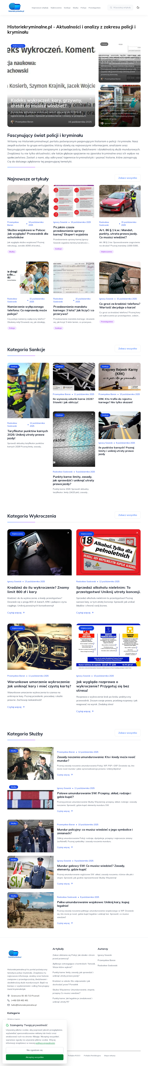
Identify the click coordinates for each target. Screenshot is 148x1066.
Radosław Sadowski (104, 223)
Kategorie (13, 1013)
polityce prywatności (45, 1043)
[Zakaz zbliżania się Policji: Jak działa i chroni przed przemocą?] (120, 61)
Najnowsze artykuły (40, 8)
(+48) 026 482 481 (19, 1000)
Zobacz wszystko (127, 177)
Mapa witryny (109, 1055)
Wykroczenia (56, 8)
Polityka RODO (74, 1055)
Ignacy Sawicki (60, 222)
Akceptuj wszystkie (35, 1057)
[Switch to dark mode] (138, 7)
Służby (75, 8)
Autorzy (103, 948)
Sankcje (67, 8)
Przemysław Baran (13, 223)
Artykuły (58, 948)
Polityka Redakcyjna (92, 1055)
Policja (83, 8)
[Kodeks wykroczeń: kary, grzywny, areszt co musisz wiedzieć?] (51, 83)
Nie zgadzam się (35, 1050)
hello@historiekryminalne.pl (24, 1005)
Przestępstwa (94, 8)
